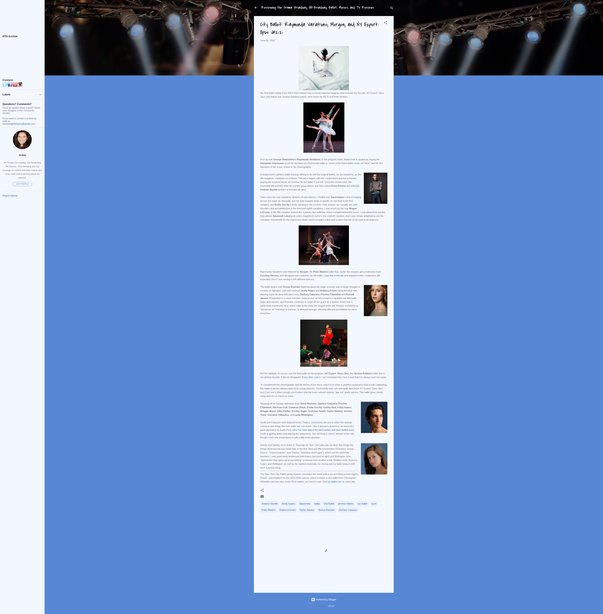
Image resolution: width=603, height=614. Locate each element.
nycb (373, 503)
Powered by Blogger (325, 599)
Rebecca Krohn (288, 510)
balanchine (304, 503)
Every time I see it (311, 377)
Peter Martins (268, 510)
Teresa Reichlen (326, 510)
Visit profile (22, 184)
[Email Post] (262, 497)
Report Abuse (10, 195)
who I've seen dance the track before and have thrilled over (323, 430)
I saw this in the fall (333, 275)
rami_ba (331, 606)
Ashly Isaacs (288, 503)
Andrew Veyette (270, 503)
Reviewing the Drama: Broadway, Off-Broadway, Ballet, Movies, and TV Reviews (317, 7)
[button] (385, 23)
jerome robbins (345, 503)
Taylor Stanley (307, 510)
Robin (22, 155)
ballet (317, 503)
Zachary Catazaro (348, 510)
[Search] (392, 8)
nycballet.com (335, 481)
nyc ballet (362, 503)
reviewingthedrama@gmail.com (19, 123)
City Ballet (329, 503)
